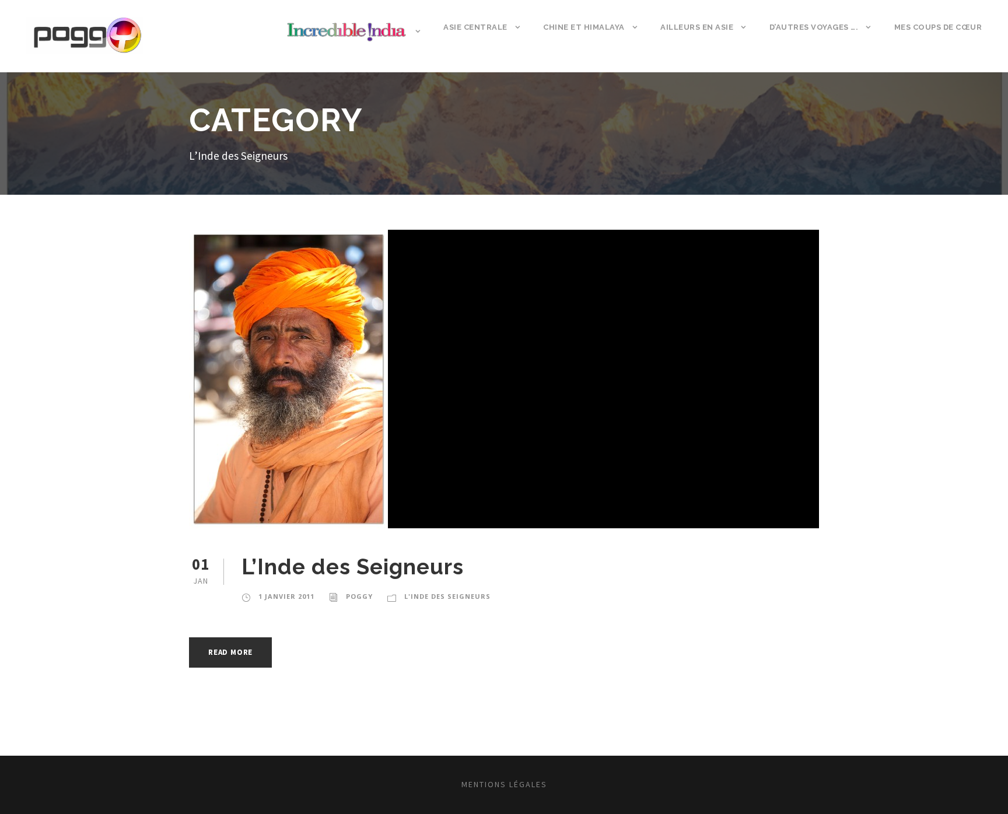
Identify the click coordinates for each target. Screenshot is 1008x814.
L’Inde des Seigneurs (353, 567)
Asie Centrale (475, 27)
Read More (230, 652)
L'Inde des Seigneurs (447, 596)
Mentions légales (504, 784)
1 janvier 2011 (286, 596)
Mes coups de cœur (938, 27)
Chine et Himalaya (584, 27)
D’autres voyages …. (814, 27)
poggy (359, 596)
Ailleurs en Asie (696, 27)
